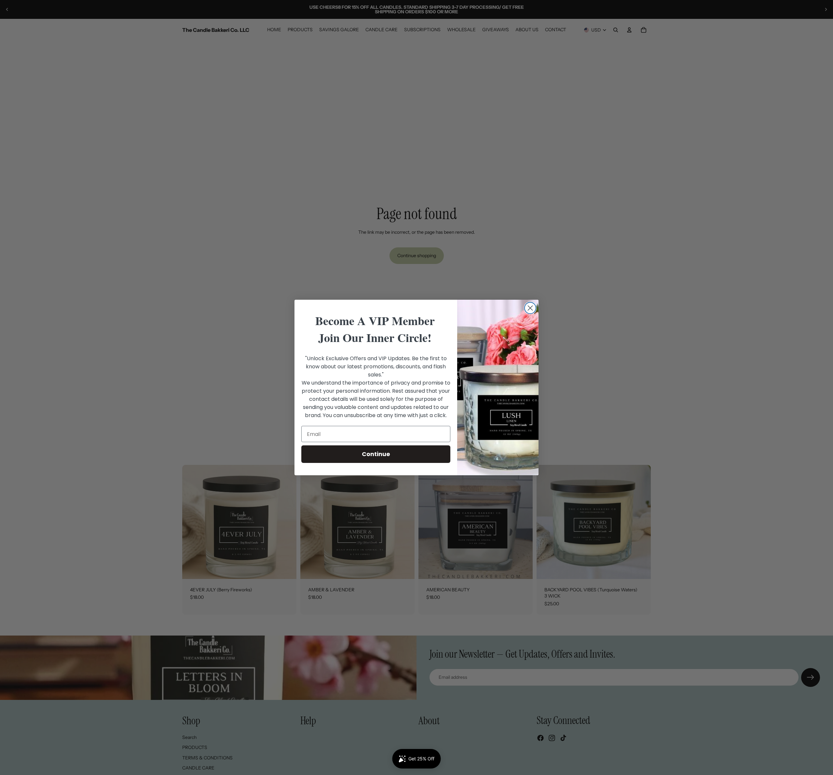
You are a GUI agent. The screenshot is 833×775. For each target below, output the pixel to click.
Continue (376, 454)
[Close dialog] (530, 308)
